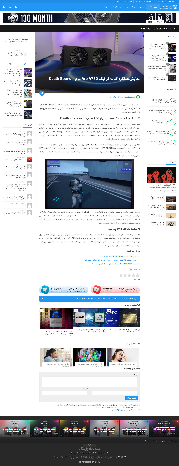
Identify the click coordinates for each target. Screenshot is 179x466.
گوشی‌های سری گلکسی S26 (143, 1)
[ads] (89, 18)
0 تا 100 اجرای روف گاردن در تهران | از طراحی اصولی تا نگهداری (156, 207)
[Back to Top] (89, 445)
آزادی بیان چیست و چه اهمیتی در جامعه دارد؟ (157, 223)
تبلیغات (154, 441)
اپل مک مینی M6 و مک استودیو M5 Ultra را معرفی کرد (157, 78)
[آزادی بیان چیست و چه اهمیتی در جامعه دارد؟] (171, 223)
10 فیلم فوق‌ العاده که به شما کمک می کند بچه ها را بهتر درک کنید (90, 365)
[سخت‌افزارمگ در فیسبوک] (86, 462)
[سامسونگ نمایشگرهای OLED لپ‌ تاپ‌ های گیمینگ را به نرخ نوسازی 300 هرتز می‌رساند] (172, 58)
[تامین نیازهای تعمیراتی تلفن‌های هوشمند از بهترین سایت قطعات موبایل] (28, 83)
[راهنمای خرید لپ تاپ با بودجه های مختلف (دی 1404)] (44, 428)
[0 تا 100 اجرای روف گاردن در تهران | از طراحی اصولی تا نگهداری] (171, 207)
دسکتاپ (157, 29)
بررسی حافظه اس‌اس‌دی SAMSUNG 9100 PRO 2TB (158, 111)
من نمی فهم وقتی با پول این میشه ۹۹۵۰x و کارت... (16, 143)
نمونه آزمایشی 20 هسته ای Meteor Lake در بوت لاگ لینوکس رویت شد (111, 260)
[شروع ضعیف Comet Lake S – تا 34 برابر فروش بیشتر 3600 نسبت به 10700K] (89, 317)
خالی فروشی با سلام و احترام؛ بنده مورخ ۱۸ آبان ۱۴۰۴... (16, 176)
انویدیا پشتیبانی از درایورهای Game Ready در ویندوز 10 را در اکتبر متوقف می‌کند (13, 104)
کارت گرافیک (146, 29)
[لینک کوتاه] (110, 97)
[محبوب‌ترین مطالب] (10, 64)
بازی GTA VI (170, 1)
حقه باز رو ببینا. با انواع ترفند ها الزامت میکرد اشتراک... (15, 135)
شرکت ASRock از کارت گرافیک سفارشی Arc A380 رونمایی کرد (114, 263)
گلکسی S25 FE (159, 1)
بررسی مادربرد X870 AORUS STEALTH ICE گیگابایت (160, 122)
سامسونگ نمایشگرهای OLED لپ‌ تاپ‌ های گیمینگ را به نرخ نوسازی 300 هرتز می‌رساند (157, 58)
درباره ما (162, 441)
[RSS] (98, 462)
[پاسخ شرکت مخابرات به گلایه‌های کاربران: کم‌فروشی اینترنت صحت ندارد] (172, 68)
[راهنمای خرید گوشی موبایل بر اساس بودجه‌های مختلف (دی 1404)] (104, 428)
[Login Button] (4, 7)
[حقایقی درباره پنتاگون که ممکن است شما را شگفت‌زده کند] (171, 199)
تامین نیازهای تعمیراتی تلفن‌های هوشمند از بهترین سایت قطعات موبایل (13, 83)
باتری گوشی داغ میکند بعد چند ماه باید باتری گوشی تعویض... (14, 168)
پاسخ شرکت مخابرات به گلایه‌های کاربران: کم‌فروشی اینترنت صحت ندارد (156, 68)
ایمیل (85, 389)
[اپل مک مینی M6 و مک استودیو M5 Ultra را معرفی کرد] (172, 79)
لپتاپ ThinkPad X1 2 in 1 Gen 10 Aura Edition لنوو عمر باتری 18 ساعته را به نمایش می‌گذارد (59, 333)
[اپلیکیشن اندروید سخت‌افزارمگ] (95, 462)
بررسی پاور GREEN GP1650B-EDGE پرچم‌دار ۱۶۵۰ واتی (160, 101)
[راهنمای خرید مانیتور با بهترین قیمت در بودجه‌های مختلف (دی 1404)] (74, 428)
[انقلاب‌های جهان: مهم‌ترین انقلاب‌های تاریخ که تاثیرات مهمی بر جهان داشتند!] (161, 175)
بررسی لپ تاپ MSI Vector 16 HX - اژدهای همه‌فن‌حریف (158, 143)
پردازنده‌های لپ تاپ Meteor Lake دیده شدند (120, 256)
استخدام (147, 441)
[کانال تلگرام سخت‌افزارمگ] (92, 462)
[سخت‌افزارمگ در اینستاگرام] (89, 462)
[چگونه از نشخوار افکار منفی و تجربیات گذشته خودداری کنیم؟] (56, 357)
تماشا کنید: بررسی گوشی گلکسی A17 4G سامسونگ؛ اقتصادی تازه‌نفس (158, 132)
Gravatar (121, 410)
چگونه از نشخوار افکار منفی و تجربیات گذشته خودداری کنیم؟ (58, 365)
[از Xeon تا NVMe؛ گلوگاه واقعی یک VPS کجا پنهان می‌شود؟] (28, 114)
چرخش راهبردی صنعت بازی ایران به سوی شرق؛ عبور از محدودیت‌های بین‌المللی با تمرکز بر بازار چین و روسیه (13, 72)
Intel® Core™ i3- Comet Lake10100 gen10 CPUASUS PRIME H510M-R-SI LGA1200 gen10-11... (16, 187)
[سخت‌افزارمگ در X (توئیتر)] (83, 462)
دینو (112, 1)
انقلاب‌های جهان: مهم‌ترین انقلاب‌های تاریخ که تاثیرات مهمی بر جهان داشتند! (163, 186)
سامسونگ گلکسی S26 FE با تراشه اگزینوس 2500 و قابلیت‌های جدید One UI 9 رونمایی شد (100, 298)
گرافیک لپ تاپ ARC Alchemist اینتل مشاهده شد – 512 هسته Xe (125, 330)
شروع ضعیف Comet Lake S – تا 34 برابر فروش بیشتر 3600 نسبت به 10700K (91, 330)
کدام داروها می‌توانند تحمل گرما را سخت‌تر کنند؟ (123, 365)
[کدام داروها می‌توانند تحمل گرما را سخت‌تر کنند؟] (123, 357)
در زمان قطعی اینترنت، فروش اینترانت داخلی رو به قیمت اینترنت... (15, 198)
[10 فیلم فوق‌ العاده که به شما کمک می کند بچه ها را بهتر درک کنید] (89, 357)
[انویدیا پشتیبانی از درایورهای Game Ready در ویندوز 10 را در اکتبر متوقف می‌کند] (28, 104)
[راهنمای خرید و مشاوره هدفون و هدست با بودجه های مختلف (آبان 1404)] (164, 428)
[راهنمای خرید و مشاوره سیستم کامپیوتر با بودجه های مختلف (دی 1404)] (134, 428)
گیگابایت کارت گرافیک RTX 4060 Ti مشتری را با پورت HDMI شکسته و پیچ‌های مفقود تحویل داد (157, 47)
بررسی (142, 7)
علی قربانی (128, 97)
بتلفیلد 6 (119, 1)
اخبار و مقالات (154, 7)
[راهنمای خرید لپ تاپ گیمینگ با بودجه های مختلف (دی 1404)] (15, 428)
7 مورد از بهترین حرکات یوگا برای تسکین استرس (156, 215)
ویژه (106, 7)
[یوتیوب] (115, 289)
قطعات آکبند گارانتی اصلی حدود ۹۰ (16, 160)
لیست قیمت (117, 7)
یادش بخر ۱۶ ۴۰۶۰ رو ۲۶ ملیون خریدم (15, 213)
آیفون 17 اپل (128, 1)
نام (136, 389)
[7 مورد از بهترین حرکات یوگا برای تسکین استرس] (171, 215)
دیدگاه (135, 375)
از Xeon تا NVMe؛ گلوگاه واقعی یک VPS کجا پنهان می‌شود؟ (13, 114)
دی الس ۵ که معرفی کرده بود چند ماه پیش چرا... (15, 152)
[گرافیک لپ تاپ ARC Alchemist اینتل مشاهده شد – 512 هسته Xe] (123, 317)
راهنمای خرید (130, 7)
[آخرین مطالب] (25, 64)
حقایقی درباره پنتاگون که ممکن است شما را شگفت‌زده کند (156, 199)
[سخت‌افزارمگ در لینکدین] (80, 462)
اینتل (130, 269)
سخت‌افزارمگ (172, 441)
